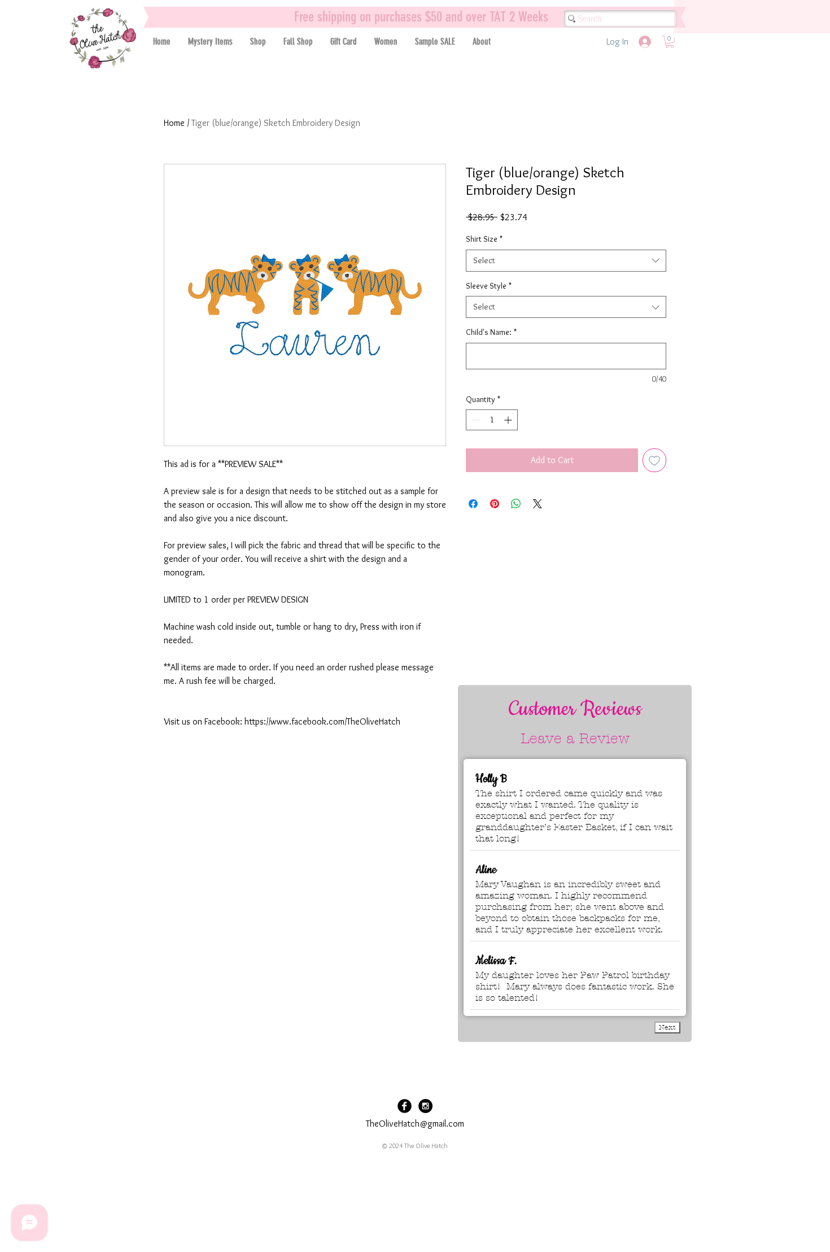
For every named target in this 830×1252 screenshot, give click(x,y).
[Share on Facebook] (473, 504)
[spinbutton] (492, 420)
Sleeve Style (489, 286)
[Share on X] (537, 504)
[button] (257, 41)
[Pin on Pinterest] (494, 504)
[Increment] (509, 420)
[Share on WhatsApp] (516, 504)
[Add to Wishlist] (654, 460)
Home (174, 122)
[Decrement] (475, 420)
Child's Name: (491, 332)
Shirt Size (484, 239)
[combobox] (566, 261)
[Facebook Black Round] (404, 1106)
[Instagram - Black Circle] (425, 1106)
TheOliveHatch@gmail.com (415, 1123)
